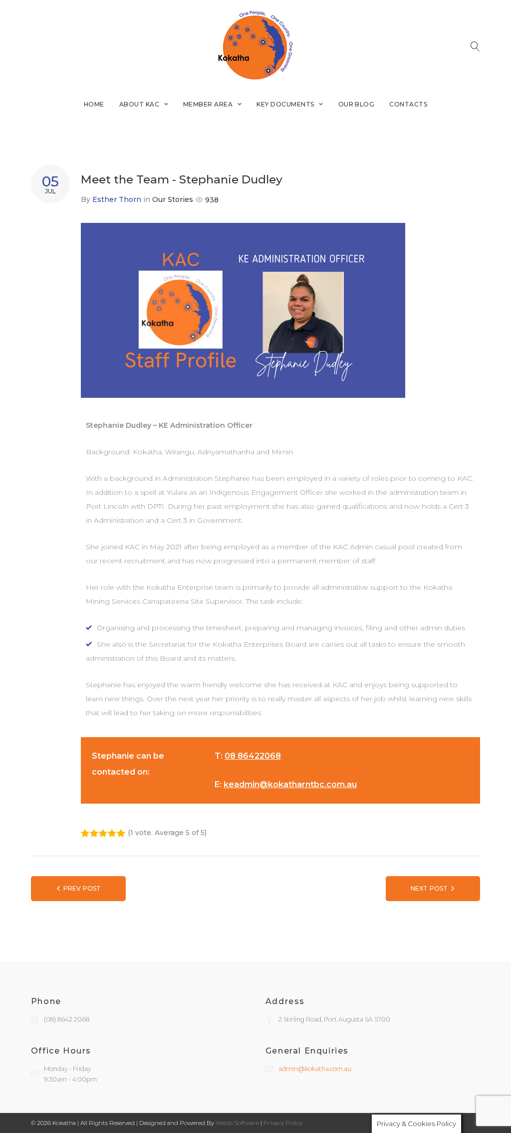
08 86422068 (253, 756)
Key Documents (285, 104)
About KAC (139, 104)
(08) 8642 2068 (66, 1019)
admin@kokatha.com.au (314, 1069)
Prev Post (82, 888)
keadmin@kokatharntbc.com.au (290, 784)
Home (94, 104)
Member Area (208, 104)
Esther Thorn (116, 199)
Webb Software (237, 1123)
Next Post (429, 888)
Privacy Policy (282, 1123)
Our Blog (356, 104)
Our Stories (172, 199)
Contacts (408, 104)
